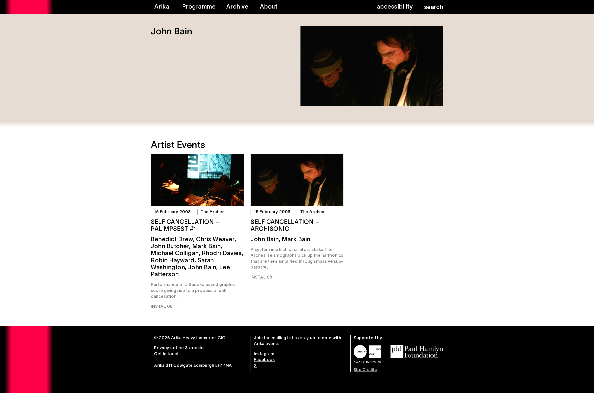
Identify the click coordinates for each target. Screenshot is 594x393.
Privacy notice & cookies (180, 347)
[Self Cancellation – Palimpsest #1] (197, 180)
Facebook (264, 359)
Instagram (264, 354)
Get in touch (167, 354)
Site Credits (365, 370)
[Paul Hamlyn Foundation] (417, 351)
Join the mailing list (273, 338)
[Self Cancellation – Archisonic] (297, 180)
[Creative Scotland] (367, 354)
